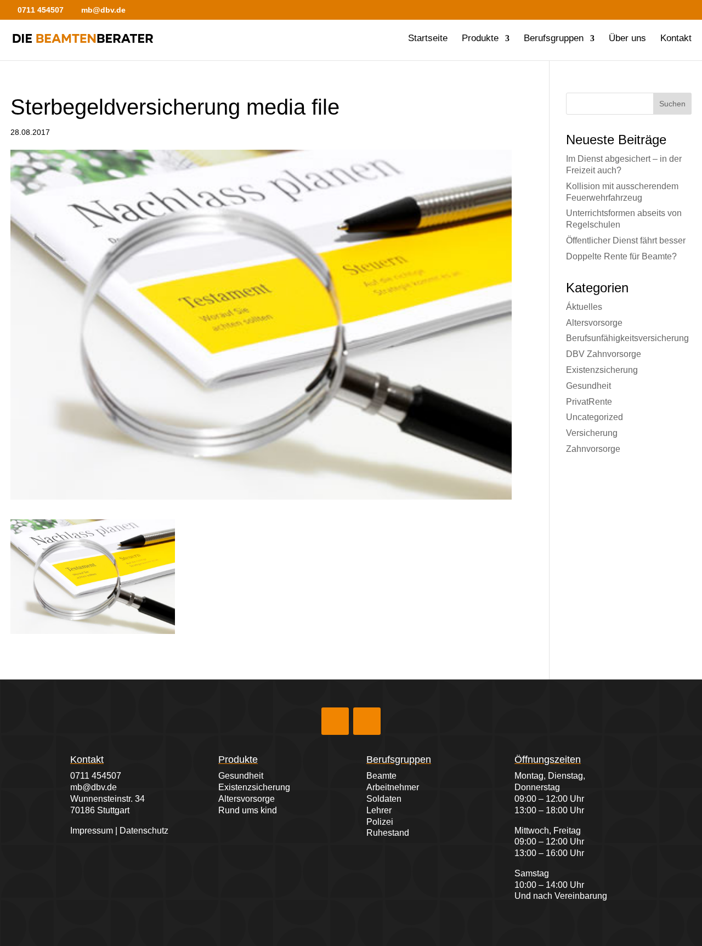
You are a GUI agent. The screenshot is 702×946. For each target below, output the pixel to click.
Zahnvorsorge (593, 449)
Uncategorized (594, 417)
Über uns (627, 39)
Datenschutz (144, 830)
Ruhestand (387, 832)
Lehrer (379, 810)
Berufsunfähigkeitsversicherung (627, 338)
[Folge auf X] (367, 721)
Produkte (480, 39)
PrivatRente (589, 401)
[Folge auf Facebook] (335, 721)
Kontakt (676, 39)
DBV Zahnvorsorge (603, 354)
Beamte (381, 775)
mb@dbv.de (93, 787)
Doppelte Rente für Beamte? (621, 256)
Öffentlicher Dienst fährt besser (626, 240)
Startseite (428, 39)
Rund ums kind (247, 810)
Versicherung (592, 433)
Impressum (91, 830)
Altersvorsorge (594, 322)
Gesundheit (588, 385)
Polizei (379, 821)
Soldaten (383, 798)
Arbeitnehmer (392, 787)
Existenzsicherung (602, 370)
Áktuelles (584, 306)
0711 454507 (95, 775)
